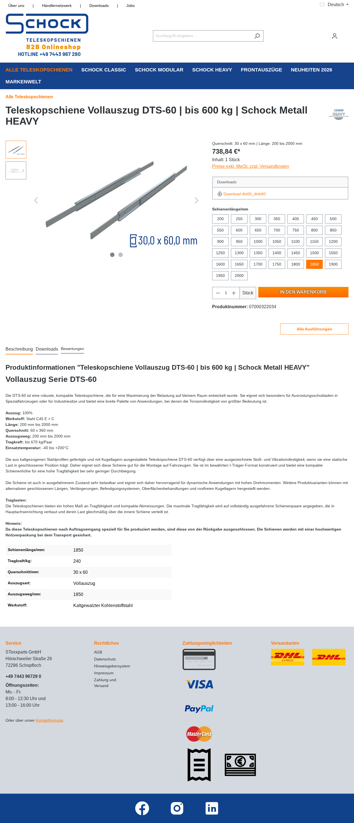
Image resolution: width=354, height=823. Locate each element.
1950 (220, 275)
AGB (98, 652)
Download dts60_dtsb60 (244, 194)
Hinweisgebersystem (112, 666)
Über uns (16, 5)
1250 (220, 253)
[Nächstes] (196, 200)
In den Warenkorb (303, 292)
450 (314, 219)
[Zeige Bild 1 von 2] (112, 255)
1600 (220, 264)
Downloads (99, 5)
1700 (258, 264)
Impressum (104, 673)
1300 (239, 253)
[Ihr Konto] (334, 36)
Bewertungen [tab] (72, 348)
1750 (276, 264)
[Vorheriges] (36, 200)
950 (239, 241)
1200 (333, 241)
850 (333, 230)
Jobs (130, 5)
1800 (295, 264)
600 (239, 230)
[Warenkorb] (344, 33)
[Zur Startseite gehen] (47, 35)
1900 (333, 264)
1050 (276, 241)
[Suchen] (257, 36)
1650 (239, 264)
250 (239, 219)
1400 (276, 253)
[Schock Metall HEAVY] (338, 117)
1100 (295, 241)
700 (277, 230)
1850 (314, 264)
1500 (314, 253)
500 (333, 219)
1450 (295, 253)
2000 (239, 275)
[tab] (19, 349)
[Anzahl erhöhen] (234, 293)
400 (295, 219)
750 (295, 230)
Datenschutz (105, 659)
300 (258, 219)
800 (314, 230)
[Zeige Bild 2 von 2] (120, 255)
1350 (258, 253)
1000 (258, 241)
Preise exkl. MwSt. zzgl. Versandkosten (250, 166)
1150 (314, 241)
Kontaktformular (49, 720)
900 (220, 241)
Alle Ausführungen (314, 329)
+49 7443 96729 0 (23, 676)
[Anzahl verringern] (218, 293)
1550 (333, 253)
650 (258, 230)
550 (220, 230)
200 (220, 219)
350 (277, 219)
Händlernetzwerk (57, 5)
